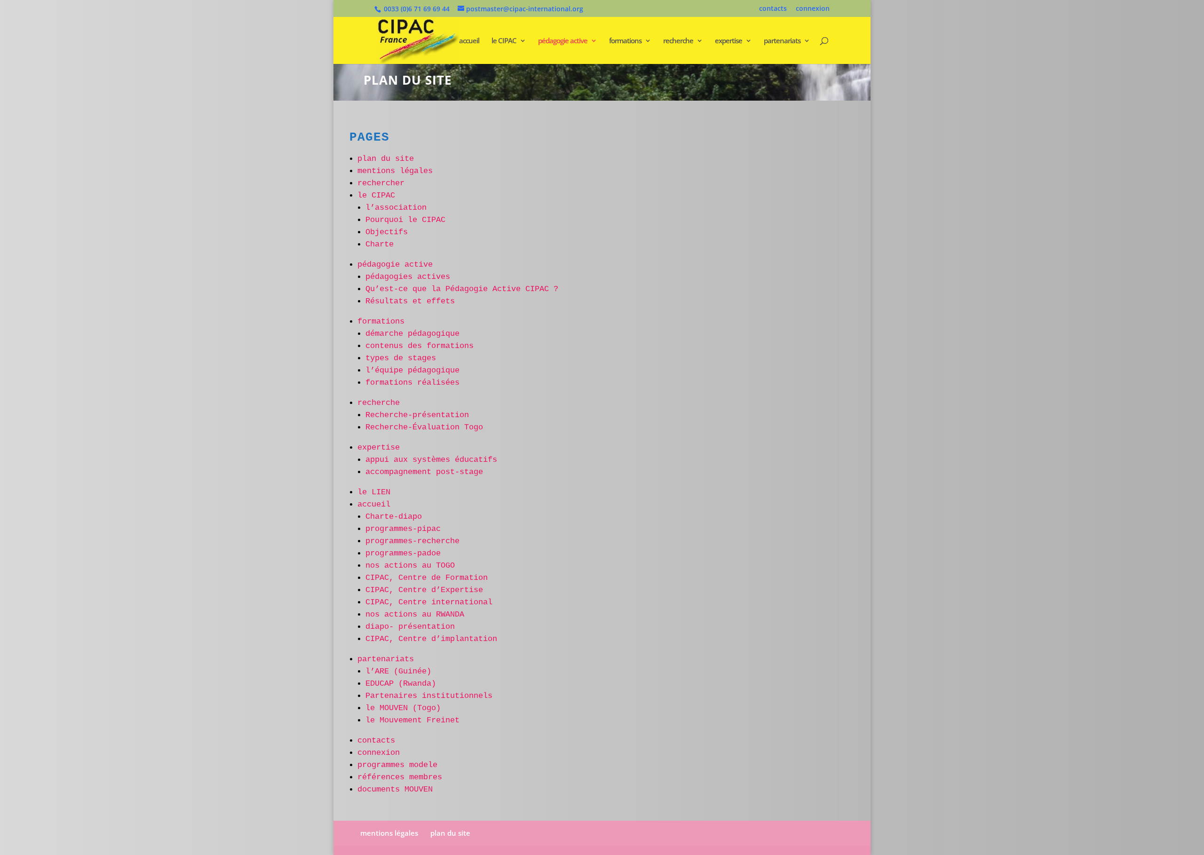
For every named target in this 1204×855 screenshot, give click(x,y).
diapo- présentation (410, 626)
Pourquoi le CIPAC (405, 219)
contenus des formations (419, 345)
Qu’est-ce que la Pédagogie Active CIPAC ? (461, 289)
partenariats (782, 41)
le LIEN (373, 492)
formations (625, 41)
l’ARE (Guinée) (398, 671)
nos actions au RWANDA (414, 614)
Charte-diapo (393, 516)
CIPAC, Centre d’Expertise (424, 590)
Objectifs (386, 232)
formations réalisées (412, 382)
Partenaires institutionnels (428, 695)
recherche (678, 41)
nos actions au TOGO (410, 565)
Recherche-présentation (417, 415)
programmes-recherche (412, 541)
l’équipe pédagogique (412, 370)
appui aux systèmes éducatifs (431, 459)
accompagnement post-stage (424, 471)
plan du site (385, 158)
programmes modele (397, 764)
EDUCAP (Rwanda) (400, 683)
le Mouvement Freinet (412, 720)
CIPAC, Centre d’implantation (431, 638)
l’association (396, 207)
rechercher (380, 183)
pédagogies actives (407, 276)
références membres (399, 777)
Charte (379, 244)
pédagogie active (562, 41)
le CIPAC (503, 41)
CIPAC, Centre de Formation (426, 577)
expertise (728, 41)
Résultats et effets (410, 301)
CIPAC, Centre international (428, 602)
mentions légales (395, 170)
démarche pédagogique (412, 333)
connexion (813, 9)
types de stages (400, 358)
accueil (469, 41)
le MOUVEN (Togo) (403, 708)
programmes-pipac (403, 528)
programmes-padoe (403, 553)
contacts (773, 9)
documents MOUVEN (395, 789)
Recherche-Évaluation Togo (424, 427)
